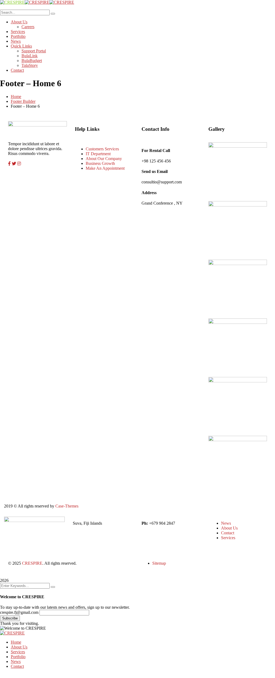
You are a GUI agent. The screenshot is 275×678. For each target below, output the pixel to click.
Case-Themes (66, 506)
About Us (229, 528)
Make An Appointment (105, 168)
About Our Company (104, 158)
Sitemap (159, 563)
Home (16, 96)
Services (228, 537)
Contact (227, 533)
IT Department (98, 153)
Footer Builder (23, 101)
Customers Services (102, 149)
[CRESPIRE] (12, 2)
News (226, 523)
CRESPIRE (32, 563)
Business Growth (100, 163)
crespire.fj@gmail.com (19, 612)
